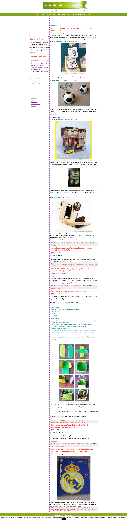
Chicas (58, 286)
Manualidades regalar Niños (80, 509)
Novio (77, 243)
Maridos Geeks (69, 243)
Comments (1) (69, 265)
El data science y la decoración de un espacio (39, 75)
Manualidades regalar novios (91, 509)
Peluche (91, 264)
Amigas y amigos (34, 81)
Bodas (88, 14)
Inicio (38, 14)
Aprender (69, 420)
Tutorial (75, 422)
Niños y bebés (33, 96)
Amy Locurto (70, 283)
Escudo (57, 509)
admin (67, 33)
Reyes (86, 243)
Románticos (90, 243)
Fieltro (66, 264)
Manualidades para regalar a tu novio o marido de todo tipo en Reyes (73, 29)
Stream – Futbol (34, 102)
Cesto (80, 420)
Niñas (78, 286)
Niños (69, 14)
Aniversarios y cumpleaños (35, 86)
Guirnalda (69, 445)
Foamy (93, 420)
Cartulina (55, 286)
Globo (66, 445)
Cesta (77, 420)
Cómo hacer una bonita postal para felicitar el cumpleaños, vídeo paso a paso (69, 426)
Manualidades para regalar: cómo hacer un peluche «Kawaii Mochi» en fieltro (71, 249)
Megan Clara (54, 441)
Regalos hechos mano (55, 265)
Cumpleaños (56, 243)
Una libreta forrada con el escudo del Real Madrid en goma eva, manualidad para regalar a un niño (72, 450)
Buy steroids (33, 90)
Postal (86, 445)
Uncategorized (33, 106)
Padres (80, 243)
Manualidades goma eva (55, 422)
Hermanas (70, 264)
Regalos (87, 286)
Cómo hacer (84, 420)
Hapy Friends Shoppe (67, 261)
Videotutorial (62, 265)
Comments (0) (53, 245)
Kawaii (77, 264)
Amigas (63, 14)
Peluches (95, 264)
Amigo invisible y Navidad (79, 14)
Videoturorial (56, 446)
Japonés (74, 264)
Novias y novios (56, 14)
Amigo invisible (57, 264)
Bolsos (52, 286)
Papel (84, 286)
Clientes (32, 92)
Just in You (94, 166)
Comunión (91, 507)
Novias (81, 286)
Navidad (74, 243)
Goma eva (64, 509)
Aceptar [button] (63, 519)
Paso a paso (71, 422)
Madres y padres (46, 14)
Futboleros (61, 243)
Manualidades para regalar (64, 5)
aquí (125, 517)
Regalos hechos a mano (92, 445)
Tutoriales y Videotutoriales (35, 104)
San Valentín (33, 100)
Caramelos (74, 420)
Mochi (89, 264)
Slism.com (55, 194)
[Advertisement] (39, 25)
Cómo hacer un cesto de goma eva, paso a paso (70, 291)
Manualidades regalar (83, 264)
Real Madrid (53, 510)
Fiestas (67, 286)
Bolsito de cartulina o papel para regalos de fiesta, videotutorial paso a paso (71, 270)
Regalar (83, 243)
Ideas (65, 243)
